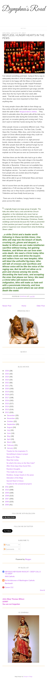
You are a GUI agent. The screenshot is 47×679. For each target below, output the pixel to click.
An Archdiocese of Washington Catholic (20, 580)
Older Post (41, 306)
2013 (7, 409)
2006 (7, 502)
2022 (7, 383)
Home (24, 306)
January (10, 448)
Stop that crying (12, 460)
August (10, 427)
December (11, 415)
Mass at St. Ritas (13, 457)
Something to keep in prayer (17, 454)
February (10, 445)
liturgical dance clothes (28, 112)
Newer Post (6, 306)
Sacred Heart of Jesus (15, 481)
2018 (7, 394)
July (8, 430)
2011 (7, 487)
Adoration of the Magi (15, 478)
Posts (7, 545)
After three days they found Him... (19, 466)
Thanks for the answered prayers (19, 484)
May (9, 436)
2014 (7, 406)
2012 (7, 412)
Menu (23, 28)
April (9, 439)
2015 (7, 403)
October (10, 421)
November (11, 418)
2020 (7, 389)
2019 (7, 392)
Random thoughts (13, 469)
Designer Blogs (28, 676)
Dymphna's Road (23, 9)
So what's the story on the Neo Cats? (21, 463)
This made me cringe (15, 472)
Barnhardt (9, 583)
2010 (7, 490)
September (11, 424)
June (9, 433)
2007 (7, 499)
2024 (7, 377)
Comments (9, 549)
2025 (7, 374)
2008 (7, 496)
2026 (7, 371)
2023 (7, 380)
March (9, 442)
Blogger (28, 559)
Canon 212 (9, 587)
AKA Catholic (10, 576)
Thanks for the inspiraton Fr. (17, 451)
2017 (7, 398)
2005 (7, 505)
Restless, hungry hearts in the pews (20, 475)
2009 (7, 493)
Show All (42, 590)
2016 (7, 400)
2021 (7, 386)
